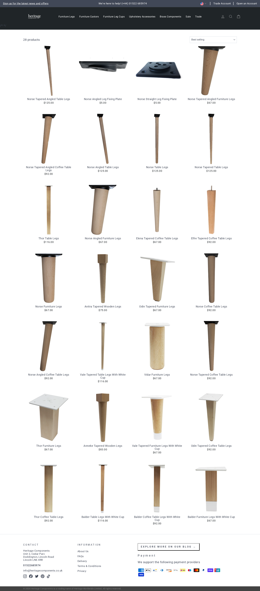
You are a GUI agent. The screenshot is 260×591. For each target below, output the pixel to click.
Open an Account (247, 3)
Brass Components (170, 16)
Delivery (82, 561)
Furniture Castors (89, 16)
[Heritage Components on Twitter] (37, 576)
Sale (188, 16)
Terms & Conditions (89, 566)
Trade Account (222, 3)
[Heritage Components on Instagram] (25, 576)
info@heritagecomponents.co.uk (43, 570)
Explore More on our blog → (168, 546)
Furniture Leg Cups (114, 16)
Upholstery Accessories (142, 16)
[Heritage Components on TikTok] (48, 576)
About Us (83, 551)
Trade (198, 16)
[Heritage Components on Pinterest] (42, 576)
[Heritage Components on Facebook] (31, 576)
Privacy (81, 570)
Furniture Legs (67, 16)
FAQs (80, 556)
